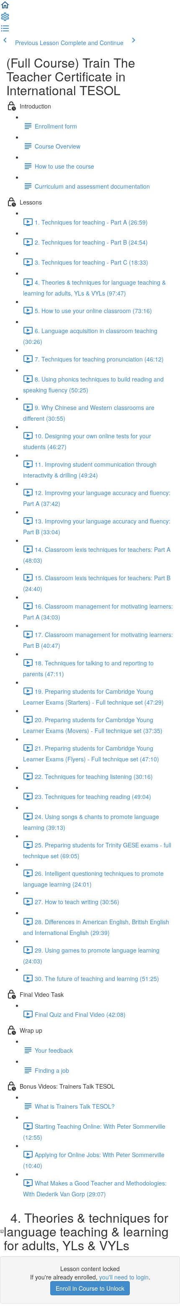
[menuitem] (5, 19)
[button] (5, 7)
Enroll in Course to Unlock (90, 1288)
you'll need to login (124, 1277)
